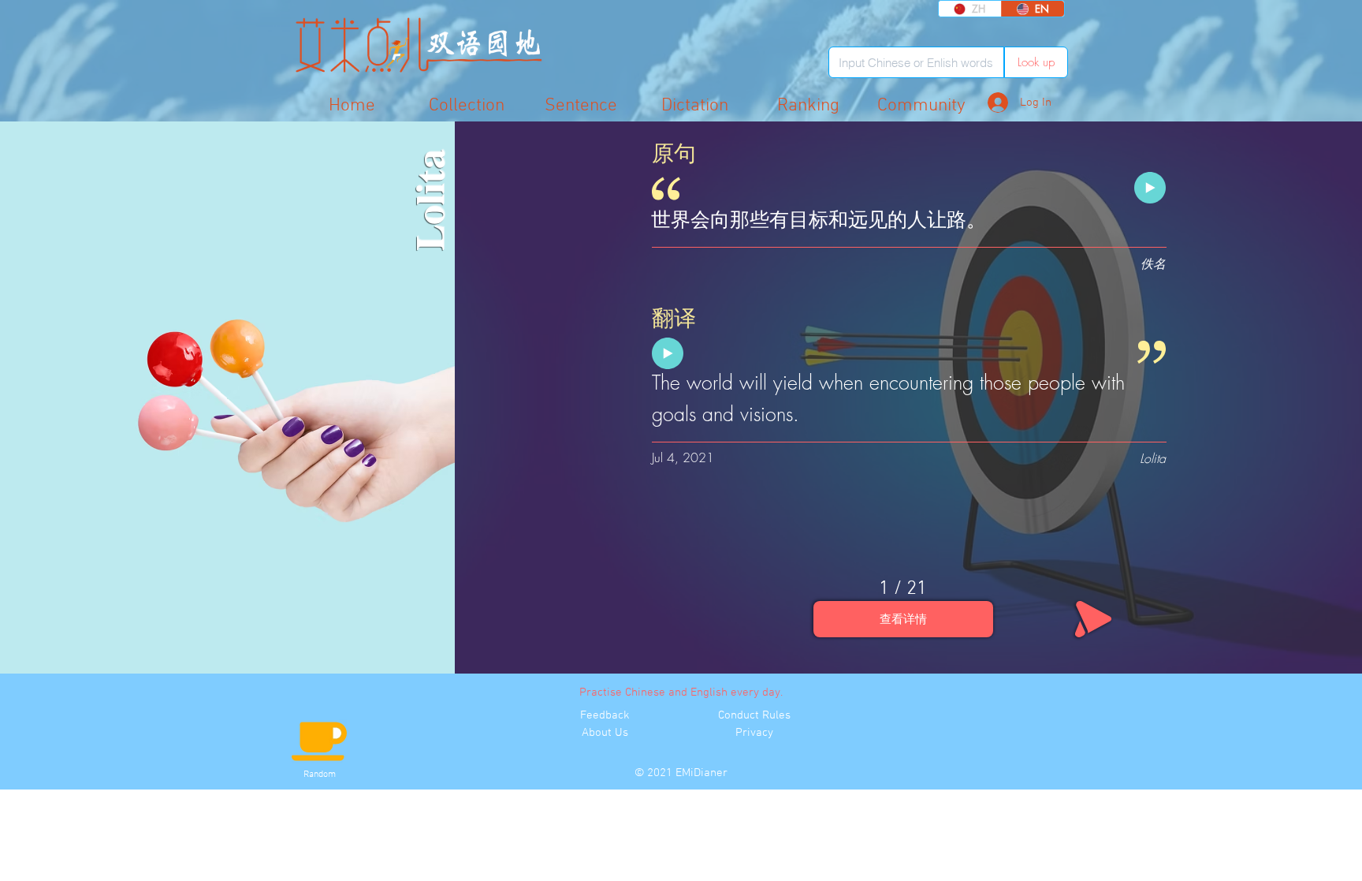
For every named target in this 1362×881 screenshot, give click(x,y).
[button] (921, 105)
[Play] (1150, 187)
